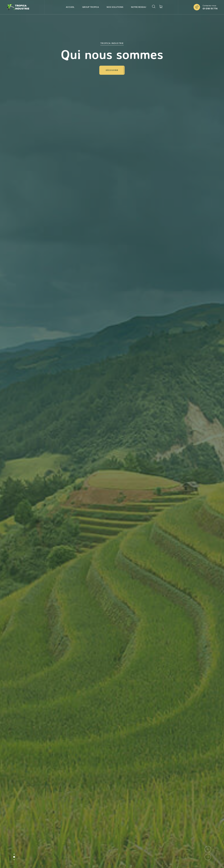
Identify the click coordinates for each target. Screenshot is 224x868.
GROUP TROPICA (90, 7)
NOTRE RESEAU (138, 7)
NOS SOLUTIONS (115, 7)
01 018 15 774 (210, 8)
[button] (14, 854)
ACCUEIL (70, 7)
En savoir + (112, 70)
